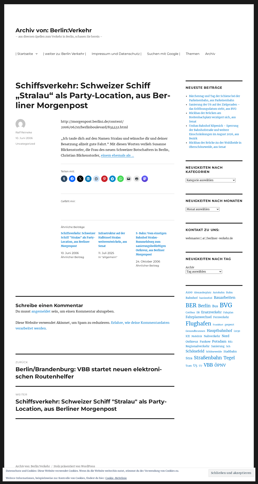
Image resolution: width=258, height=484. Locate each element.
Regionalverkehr (198, 346)
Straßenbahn (208, 358)
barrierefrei (205, 298)
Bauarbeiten (224, 297)
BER (191, 305)
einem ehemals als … (117, 155)
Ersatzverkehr (211, 312)
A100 (189, 292)
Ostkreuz (192, 341)
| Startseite (24, 54)
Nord (225, 336)
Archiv (190, 267)
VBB (208, 365)
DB (198, 312)
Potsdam (219, 341)
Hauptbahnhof (219, 330)
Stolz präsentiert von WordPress (74, 466)
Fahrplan (228, 312)
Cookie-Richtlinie (116, 478)
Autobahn (219, 292)
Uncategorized (25, 143)
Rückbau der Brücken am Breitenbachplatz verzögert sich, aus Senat (212, 117)
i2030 (237, 331)
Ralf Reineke (24, 132)
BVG (226, 305)
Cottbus (190, 312)
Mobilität (196, 336)
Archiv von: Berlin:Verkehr (54, 30)
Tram (189, 365)
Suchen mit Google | (163, 54)
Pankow (205, 341)
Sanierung (218, 346)
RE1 (230, 341)
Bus (215, 306)
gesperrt (229, 324)
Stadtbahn (230, 351)
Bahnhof (192, 298)
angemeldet (41, 311)
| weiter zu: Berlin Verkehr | (64, 54)
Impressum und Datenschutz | (116, 54)
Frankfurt (218, 324)
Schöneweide (214, 351)
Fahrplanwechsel (199, 317)
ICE (188, 336)
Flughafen (198, 323)
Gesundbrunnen (195, 330)
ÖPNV (220, 365)
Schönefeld (195, 351)
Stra (189, 358)
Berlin (204, 305)
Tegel (229, 358)
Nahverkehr (212, 336)
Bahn (229, 292)
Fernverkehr (221, 317)
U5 (195, 365)
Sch (228, 346)
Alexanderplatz (202, 292)
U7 (200, 365)
